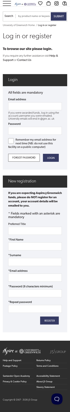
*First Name (15, 239)
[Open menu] (7, 4)
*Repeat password (20, 302)
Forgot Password (23, 158)
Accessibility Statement (48, 376)
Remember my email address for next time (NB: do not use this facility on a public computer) (32, 143)
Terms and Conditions (47, 366)
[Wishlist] (40, 3)
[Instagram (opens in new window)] (56, 3)
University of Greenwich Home (19, 25)
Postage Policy (10, 366)
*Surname (14, 255)
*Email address (18, 271)
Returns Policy (43, 360)
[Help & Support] (64, 3)
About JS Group (44, 381)
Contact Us (24, 60)
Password (14, 124)
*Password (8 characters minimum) (30, 286)
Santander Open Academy (16, 376)
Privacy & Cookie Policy (15, 381)
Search (8, 16)
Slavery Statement (45, 387)
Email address (17, 99)
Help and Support (12, 360)
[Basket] (48, 3)
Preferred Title (17, 224)
